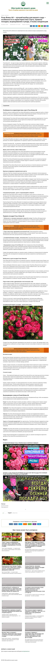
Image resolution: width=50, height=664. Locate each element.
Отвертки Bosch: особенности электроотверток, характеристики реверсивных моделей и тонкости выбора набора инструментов (11, 589)
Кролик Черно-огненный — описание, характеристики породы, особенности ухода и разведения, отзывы (12, 634)
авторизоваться (25, 651)
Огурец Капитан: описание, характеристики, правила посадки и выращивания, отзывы (34, 567)
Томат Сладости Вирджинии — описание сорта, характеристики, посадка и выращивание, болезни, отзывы (11, 544)
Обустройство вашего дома (23, 8)
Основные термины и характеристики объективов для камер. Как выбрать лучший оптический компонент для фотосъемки (34, 635)
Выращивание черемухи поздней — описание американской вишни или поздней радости (12, 611)
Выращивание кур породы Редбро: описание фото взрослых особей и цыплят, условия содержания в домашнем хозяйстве (11, 568)
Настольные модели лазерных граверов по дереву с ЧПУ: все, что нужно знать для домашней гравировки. (35, 612)
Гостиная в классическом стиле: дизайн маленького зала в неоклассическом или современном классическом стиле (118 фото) (35, 590)
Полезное (28, 24)
